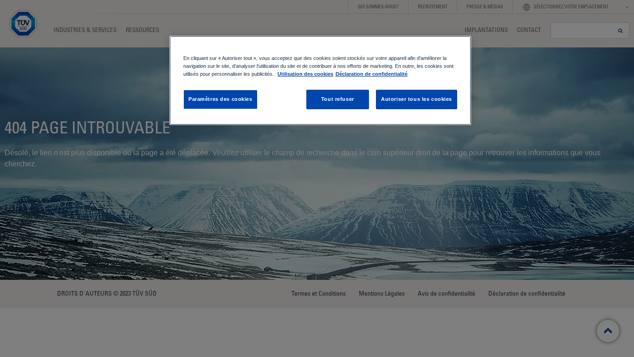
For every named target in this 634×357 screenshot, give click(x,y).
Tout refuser (337, 99)
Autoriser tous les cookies (416, 99)
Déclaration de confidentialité (372, 74)
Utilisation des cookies (305, 74)
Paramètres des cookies (220, 99)
